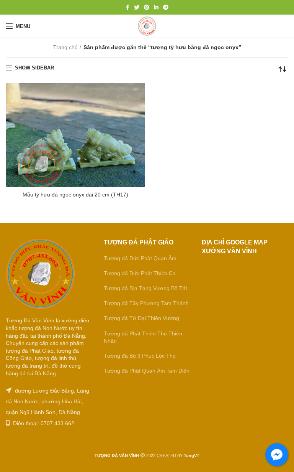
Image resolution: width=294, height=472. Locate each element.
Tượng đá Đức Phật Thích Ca (140, 273)
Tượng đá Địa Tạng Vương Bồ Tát (145, 288)
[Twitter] (137, 7)
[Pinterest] (147, 7)
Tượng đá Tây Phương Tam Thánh (146, 303)
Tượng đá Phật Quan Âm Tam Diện (146, 371)
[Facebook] (128, 7)
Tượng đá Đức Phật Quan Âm (140, 258)
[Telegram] (166, 7)
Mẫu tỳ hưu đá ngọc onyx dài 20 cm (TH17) (75, 194)
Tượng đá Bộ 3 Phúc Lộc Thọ (140, 356)
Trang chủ (65, 47)
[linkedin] (156, 7)
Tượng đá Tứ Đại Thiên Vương (141, 318)
